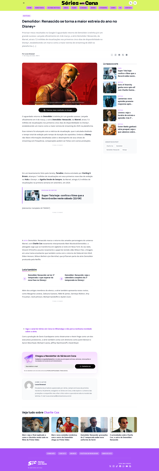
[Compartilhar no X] (122, 54)
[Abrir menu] (23, 3)
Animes (93, 8)
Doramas (83, 8)
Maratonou (39, 8)
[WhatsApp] (123, 466)
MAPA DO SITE (107, 453)
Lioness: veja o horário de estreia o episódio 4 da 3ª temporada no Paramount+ (126, 117)
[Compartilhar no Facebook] (119, 54)
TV (120, 8)
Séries (66, 8)
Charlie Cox (110, 146)
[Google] (130, 466)
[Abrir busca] (135, 3)
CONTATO (62, 453)
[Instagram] (113, 466)
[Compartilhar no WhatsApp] (115, 54)
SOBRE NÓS (51, 453)
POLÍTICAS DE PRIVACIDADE (89, 453)
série (26, 240)
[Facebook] (120, 466)
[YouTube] (127, 466)
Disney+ (125, 150)
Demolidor (119, 146)
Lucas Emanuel (30, 54)
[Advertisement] (58, 157)
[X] (110, 466)
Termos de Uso (64, 370)
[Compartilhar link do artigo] (111, 54)
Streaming (103, 8)
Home (29, 8)
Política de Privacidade (53, 370)
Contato (128, 8)
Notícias (26, 16)
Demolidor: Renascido (113, 150)
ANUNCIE (73, 453)
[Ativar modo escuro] (130, 3)
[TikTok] (117, 466)
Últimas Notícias (54, 8)
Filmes (74, 8)
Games (113, 8)
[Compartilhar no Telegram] (126, 54)
